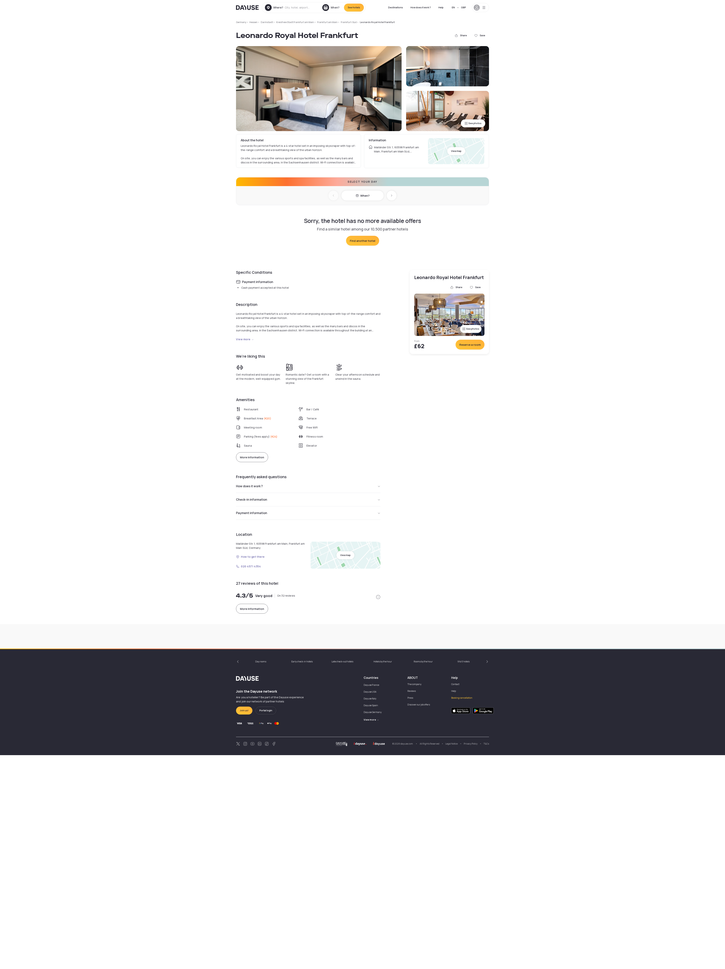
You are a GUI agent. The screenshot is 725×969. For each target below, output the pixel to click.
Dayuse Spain (371, 705)
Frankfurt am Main (327, 22)
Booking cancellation (461, 697)
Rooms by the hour (423, 661)
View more (243, 339)
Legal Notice (451, 743)
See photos (474, 123)
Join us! (244, 710)
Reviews (411, 691)
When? (364, 196)
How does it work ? (420, 7)
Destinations (395, 7)
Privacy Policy (470, 743)
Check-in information (251, 499)
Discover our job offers (418, 704)
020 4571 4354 (251, 566)
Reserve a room (470, 345)
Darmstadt (267, 22)
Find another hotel (362, 241)
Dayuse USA (370, 691)
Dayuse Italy (370, 698)
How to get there (253, 556)
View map (456, 151)
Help (440, 7)
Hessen (253, 22)
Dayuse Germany (373, 712)
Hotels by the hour (382, 661)
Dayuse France (371, 685)
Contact (455, 684)
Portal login (265, 710)
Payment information (251, 513)
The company (414, 684)
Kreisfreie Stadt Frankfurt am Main (295, 22)
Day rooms (260, 661)
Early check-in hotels (302, 661)
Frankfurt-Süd (349, 22)
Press (410, 697)
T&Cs (486, 743)
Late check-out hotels (342, 661)
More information (252, 457)
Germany (241, 22)
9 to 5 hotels (463, 661)
